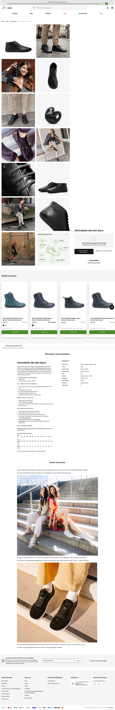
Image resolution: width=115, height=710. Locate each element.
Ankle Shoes (13, 21)
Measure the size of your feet (24, 428)
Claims (3, 686)
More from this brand (94, 263)
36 (3, 328)
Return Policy (5, 681)
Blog (26, 681)
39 (36, 328)
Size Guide (4, 683)
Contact (27, 683)
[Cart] (112, 8)
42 (68, 328)
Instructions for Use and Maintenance (11, 688)
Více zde (98, 3)
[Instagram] (98, 684)
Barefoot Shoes (5, 696)
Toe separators (51, 681)
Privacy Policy (5, 699)
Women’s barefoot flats (53, 683)
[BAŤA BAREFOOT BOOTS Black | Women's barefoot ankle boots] (4, 325)
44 (74, 328)
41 (65, 328)
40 (9, 328)
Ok (106, 3)
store (43, 451)
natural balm (22, 421)
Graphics (27, 695)
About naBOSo (28, 698)
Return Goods (5, 691)
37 (6, 328)
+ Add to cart (15, 332)
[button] (112, 307)
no (102, 3)
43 (42, 328)
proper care (37, 419)
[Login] (108, 8)
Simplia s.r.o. (110, 707)
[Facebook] (95, 684)
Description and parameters (13, 346)
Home (3, 21)
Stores (26, 686)
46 (80, 328)
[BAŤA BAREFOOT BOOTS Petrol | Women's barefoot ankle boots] (6, 325)
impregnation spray (26, 418)
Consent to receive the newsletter (98, 660)
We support (27, 688)
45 (77, 328)
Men (7, 21)
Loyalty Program (6, 693)
